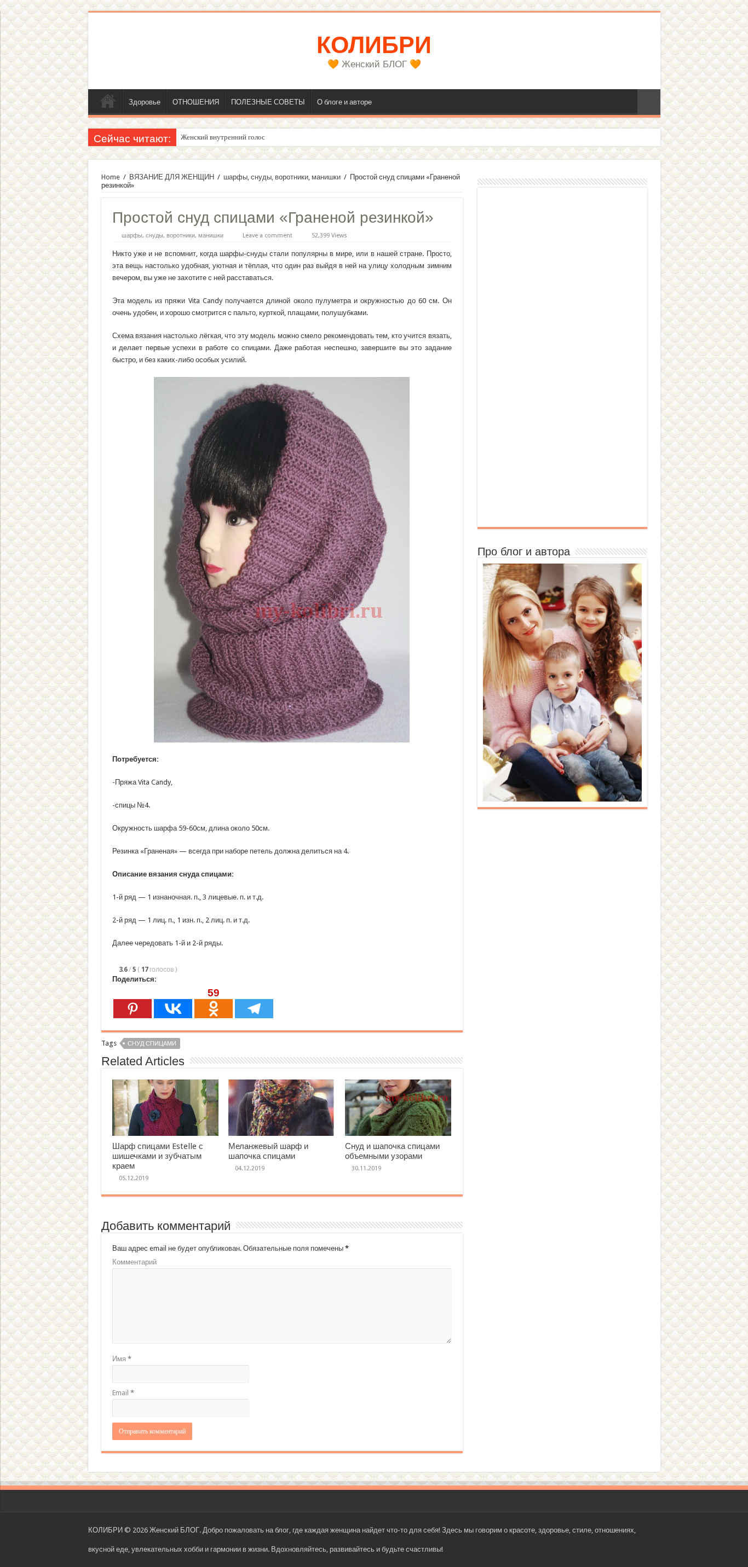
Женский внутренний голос (223, 137)
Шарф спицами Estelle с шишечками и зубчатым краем (157, 1156)
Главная (108, 100)
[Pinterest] (132, 1002)
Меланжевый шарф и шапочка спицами (268, 1151)
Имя (121, 1359)
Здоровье (144, 102)
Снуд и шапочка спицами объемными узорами (392, 1151)
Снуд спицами (152, 1043)
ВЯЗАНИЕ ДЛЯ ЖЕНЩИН (171, 177)
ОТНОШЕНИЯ (195, 102)
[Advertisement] (562, 357)
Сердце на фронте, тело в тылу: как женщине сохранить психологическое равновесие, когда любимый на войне (352, 137)
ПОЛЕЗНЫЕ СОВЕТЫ (268, 102)
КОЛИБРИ (374, 45)
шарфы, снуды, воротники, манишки (282, 177)
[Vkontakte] (173, 1002)
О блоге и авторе (344, 102)
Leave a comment (267, 235)
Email (123, 1393)
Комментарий (134, 1262)
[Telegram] (254, 1002)
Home (110, 177)
